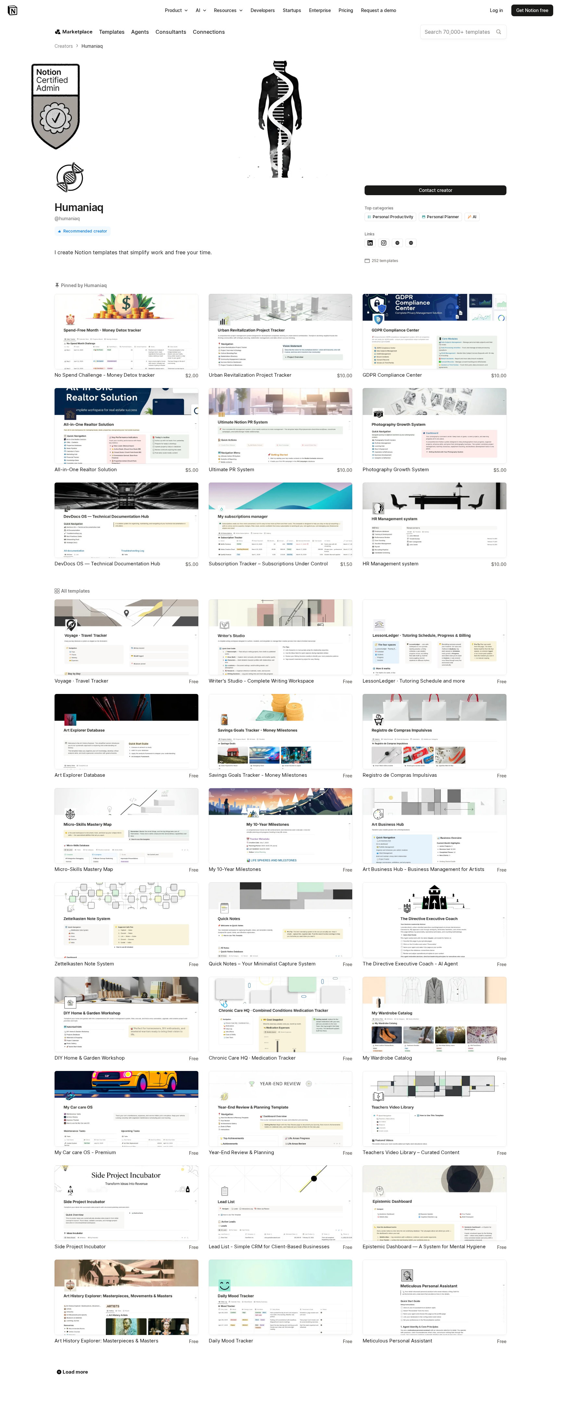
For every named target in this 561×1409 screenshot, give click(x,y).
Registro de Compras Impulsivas (400, 775)
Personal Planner (443, 216)
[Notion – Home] (13, 10)
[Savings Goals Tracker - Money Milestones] (281, 731)
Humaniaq (92, 46)
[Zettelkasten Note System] (126, 920)
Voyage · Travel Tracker (81, 681)
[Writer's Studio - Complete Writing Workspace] (281, 637)
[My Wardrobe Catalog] (434, 1014)
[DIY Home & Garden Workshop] (126, 1014)
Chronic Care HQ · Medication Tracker (252, 1058)
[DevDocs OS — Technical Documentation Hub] (126, 520)
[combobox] (463, 32)
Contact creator (435, 190)
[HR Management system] (434, 520)
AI (474, 216)
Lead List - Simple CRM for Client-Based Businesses (269, 1246)
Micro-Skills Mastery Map (84, 869)
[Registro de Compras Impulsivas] (434, 731)
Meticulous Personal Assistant (397, 1341)
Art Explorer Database (80, 775)
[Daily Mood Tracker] (281, 1297)
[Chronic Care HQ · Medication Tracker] (281, 1014)
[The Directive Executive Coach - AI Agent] (434, 920)
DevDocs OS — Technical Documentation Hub (107, 563)
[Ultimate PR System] (281, 425)
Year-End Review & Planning (241, 1152)
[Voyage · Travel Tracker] (126, 637)
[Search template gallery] (498, 31)
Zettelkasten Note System (84, 964)
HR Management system (390, 563)
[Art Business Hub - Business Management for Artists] (434, 825)
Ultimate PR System (231, 469)
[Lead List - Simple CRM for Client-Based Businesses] (281, 1203)
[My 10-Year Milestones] (281, 825)
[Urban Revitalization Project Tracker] (281, 331)
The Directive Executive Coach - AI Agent (410, 964)
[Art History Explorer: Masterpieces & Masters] (126, 1297)
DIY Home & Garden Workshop (90, 1058)
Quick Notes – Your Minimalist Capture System (262, 964)
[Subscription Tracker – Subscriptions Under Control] (281, 520)
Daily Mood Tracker (231, 1341)
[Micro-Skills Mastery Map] (126, 825)
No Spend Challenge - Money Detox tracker (105, 375)
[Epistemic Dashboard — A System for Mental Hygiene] (434, 1203)
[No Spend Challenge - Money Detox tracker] (126, 331)
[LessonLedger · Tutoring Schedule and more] (434, 637)
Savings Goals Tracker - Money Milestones (258, 775)
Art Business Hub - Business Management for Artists (423, 869)
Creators (64, 46)
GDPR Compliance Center (392, 375)
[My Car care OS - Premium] (126, 1108)
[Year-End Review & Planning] (281, 1108)
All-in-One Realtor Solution (86, 469)
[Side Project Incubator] (126, 1203)
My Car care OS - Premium (85, 1152)
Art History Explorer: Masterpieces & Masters (106, 1341)
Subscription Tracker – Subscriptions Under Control (268, 563)
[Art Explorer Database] (126, 731)
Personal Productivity (393, 216)
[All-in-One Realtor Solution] (126, 425)
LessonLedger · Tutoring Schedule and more (414, 681)
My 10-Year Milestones (235, 869)
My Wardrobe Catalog (387, 1058)
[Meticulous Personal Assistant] (434, 1297)
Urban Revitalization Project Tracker (250, 375)
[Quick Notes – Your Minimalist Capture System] (281, 920)
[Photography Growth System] (434, 425)
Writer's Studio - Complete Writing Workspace (261, 681)
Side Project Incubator (80, 1246)
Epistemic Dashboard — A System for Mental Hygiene (424, 1246)
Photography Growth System (396, 469)
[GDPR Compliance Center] (434, 331)
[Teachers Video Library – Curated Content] (434, 1108)
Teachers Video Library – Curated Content (411, 1152)
